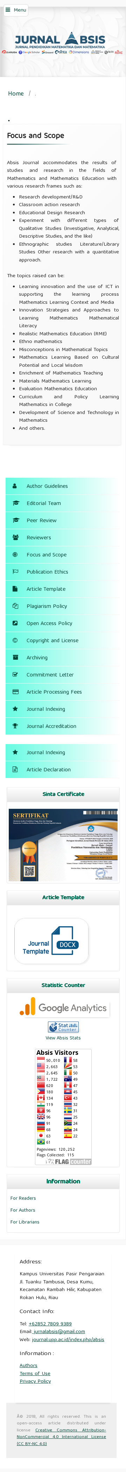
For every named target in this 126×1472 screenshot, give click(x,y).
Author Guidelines (47, 487)
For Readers (23, 1198)
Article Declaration (49, 770)
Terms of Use (35, 1374)
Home (16, 94)
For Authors (22, 1210)
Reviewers (39, 538)
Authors (28, 1366)
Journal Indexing (46, 710)
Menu (20, 10)
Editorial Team (44, 504)
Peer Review (42, 521)
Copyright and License (52, 641)
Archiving (37, 658)
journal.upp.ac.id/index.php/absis (68, 1340)
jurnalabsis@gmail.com (58, 1332)
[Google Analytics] (63, 1016)
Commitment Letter (50, 675)
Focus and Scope (46, 555)
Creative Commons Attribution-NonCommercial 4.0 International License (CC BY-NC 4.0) (61, 1437)
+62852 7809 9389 (50, 1324)
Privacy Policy (35, 1381)
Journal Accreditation (51, 727)
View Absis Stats (63, 1038)
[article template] (52, 968)
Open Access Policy (49, 624)
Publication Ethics (47, 572)
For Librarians (25, 1222)
